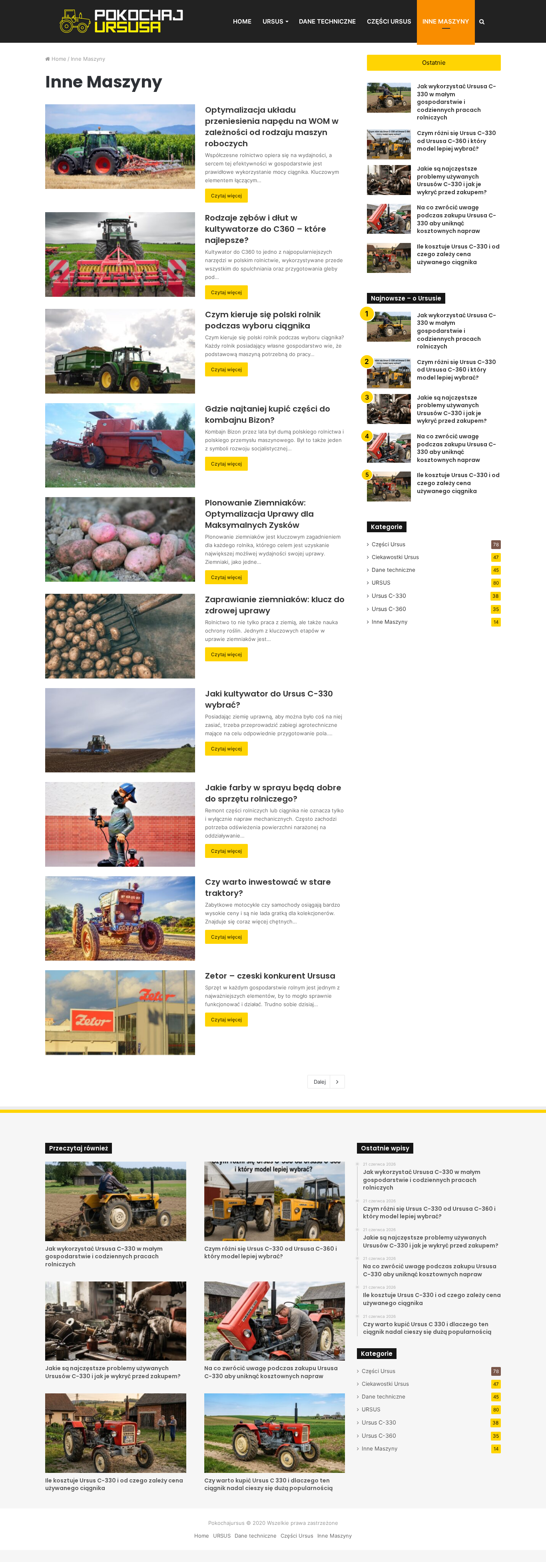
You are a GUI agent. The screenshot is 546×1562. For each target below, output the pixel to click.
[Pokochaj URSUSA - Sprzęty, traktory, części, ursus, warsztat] (121, 21)
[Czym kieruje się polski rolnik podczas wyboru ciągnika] (120, 351)
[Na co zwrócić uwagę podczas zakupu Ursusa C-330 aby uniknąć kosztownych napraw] (389, 219)
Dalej (320, 1081)
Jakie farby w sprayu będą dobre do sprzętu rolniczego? (273, 793)
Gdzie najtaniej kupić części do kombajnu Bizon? (267, 414)
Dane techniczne (327, 21)
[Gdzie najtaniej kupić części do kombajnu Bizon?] (120, 445)
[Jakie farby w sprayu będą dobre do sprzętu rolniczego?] (120, 824)
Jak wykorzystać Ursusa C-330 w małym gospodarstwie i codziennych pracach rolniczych (456, 101)
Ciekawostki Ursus (395, 557)
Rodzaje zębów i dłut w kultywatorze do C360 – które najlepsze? (265, 229)
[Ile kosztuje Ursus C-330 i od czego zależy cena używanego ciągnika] (389, 258)
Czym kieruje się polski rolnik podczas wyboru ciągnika (263, 320)
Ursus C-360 (389, 608)
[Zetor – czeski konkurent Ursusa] (120, 1012)
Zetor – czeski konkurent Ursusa (270, 975)
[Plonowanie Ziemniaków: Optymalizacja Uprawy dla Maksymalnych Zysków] (120, 539)
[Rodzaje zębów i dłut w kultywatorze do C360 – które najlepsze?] (120, 254)
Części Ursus (389, 21)
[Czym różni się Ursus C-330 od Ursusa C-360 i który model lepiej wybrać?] (389, 144)
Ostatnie (434, 62)
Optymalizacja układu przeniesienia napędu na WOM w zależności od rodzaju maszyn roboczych (272, 126)
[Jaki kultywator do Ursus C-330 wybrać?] (120, 730)
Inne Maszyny (445, 21)
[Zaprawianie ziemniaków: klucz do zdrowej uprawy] (120, 636)
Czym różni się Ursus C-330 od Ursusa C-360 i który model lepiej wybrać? (456, 141)
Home (242, 21)
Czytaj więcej (226, 196)
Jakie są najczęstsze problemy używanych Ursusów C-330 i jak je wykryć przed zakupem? (452, 180)
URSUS (273, 21)
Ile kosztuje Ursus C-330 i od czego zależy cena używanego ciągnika (458, 254)
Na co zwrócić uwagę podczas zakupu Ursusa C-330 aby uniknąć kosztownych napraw (456, 219)
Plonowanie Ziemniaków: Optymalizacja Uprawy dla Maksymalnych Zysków (259, 514)
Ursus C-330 (389, 595)
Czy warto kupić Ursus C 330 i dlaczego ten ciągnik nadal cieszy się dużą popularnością (268, 1484)
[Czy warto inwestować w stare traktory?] (120, 918)
